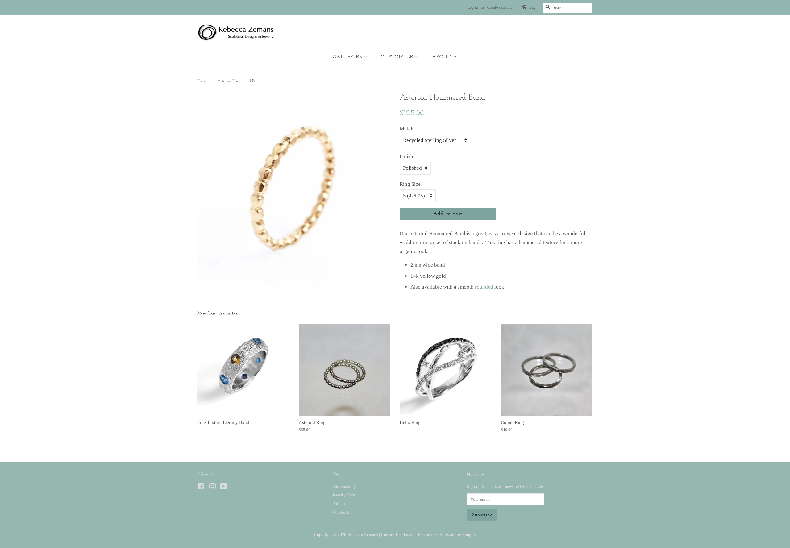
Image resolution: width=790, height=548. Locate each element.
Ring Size (410, 184)
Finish (406, 156)
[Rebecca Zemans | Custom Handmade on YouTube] (223, 487)
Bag (532, 7)
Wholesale (341, 512)
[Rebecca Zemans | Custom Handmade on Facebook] (201, 487)
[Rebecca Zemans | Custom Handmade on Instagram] (212, 487)
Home (202, 81)
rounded (484, 287)
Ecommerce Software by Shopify (447, 534)
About (442, 57)
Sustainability (344, 486)
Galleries (348, 57)
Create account (499, 7)
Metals (407, 128)
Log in (473, 7)
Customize (398, 57)
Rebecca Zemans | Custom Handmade (382, 534)
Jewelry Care (343, 494)
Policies (339, 503)
